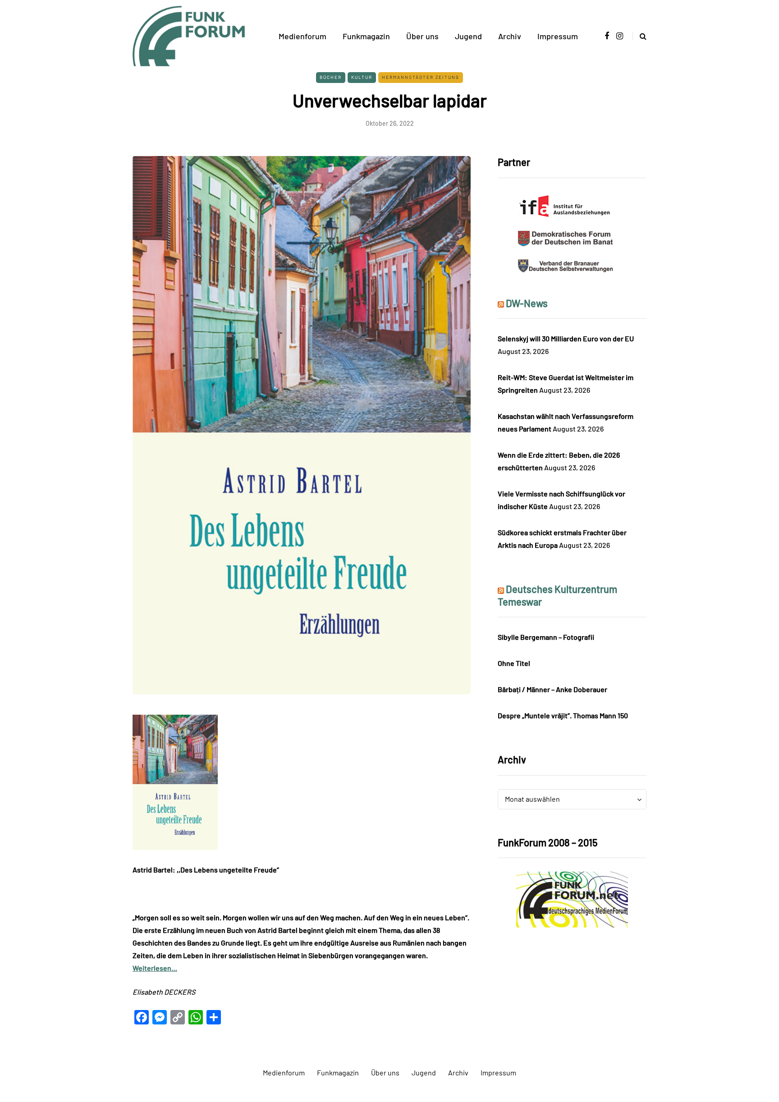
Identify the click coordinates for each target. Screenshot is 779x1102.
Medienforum (302, 36)
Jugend (468, 36)
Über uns (422, 36)
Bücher (331, 77)
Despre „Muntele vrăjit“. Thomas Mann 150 (563, 715)
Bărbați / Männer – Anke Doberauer (552, 689)
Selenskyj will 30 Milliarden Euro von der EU (566, 338)
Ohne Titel (514, 663)
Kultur (361, 77)
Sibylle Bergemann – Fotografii (546, 637)
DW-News (527, 303)
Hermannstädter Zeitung (420, 77)
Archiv (509, 36)
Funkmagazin (366, 36)
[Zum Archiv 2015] (572, 898)
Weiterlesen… (155, 968)
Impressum (557, 36)
